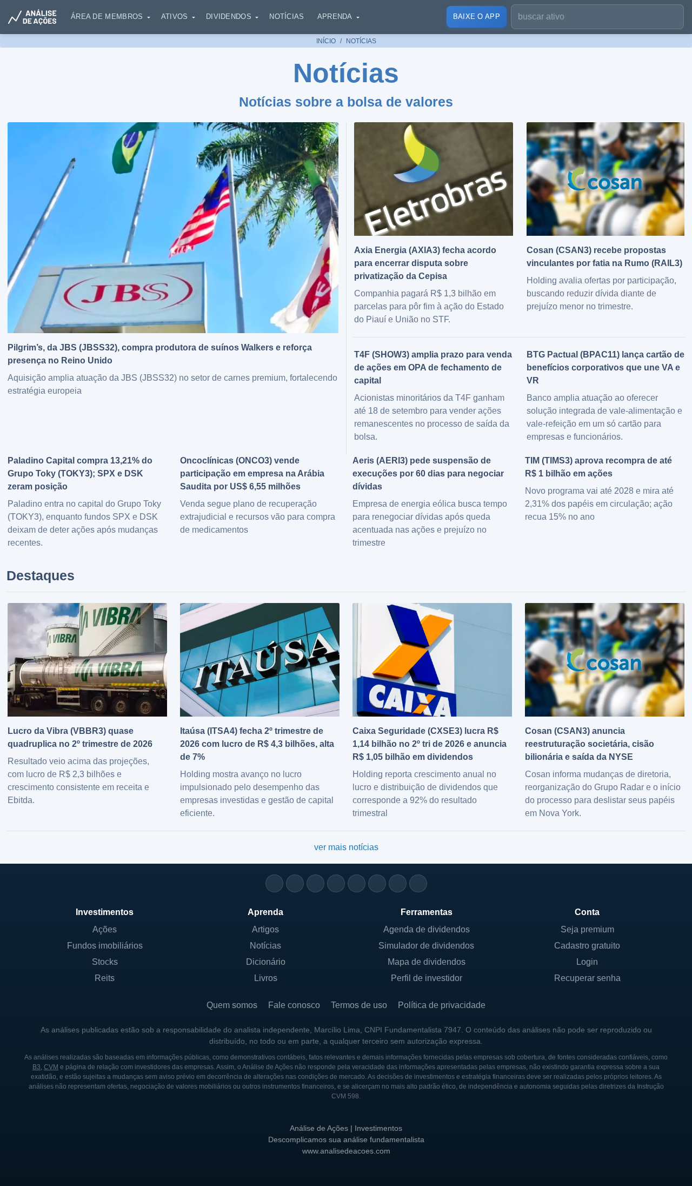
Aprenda (334, 16)
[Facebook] (295, 883)
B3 (36, 1067)
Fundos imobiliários (105, 945)
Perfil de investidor (426, 978)
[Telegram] (336, 883)
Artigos (265, 929)
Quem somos (232, 1005)
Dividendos (228, 16)
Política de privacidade (441, 1005)
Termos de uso (359, 1005)
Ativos (174, 16)
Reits (105, 978)
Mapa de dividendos (426, 961)
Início (326, 41)
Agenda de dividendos (426, 929)
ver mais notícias (346, 847)
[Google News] (377, 883)
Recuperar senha (587, 978)
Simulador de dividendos (426, 945)
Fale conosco (294, 1005)
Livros (265, 978)
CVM (51, 1067)
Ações (104, 929)
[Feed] (398, 883)
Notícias (286, 16)
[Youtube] (356, 883)
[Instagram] (274, 883)
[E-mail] (418, 883)
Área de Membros (107, 16)
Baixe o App (476, 16)
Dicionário (265, 961)
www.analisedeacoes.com (346, 1151)
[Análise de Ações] (35, 17)
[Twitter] (315, 883)
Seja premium (587, 929)
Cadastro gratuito (587, 945)
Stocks (105, 961)
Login (587, 961)
